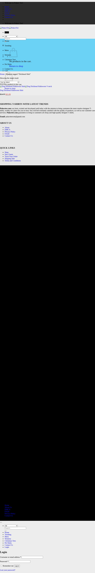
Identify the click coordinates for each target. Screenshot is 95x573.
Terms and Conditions (13, 161)
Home (7, 7)
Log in (17, 566)
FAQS (7, 13)
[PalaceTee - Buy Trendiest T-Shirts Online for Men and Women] (9, 28)
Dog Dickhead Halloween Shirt (11, 90)
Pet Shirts (8, 64)
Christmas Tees (10, 60)
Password (4, 561)
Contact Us (9, 17)
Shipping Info (10, 159)
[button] (7, 32)
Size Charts (9, 154)
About (7, 128)
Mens (7, 50)
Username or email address (10, 557)
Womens (8, 55)
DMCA (7, 11)
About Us (8, 9)
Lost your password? (7, 570)
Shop (6, 152)
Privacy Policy (10, 15)
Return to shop (16, 66)
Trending (8, 46)
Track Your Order (11, 156)
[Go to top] (1, 522)
